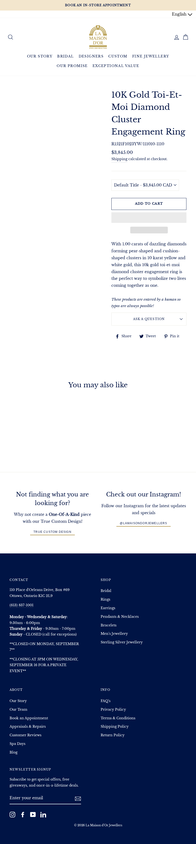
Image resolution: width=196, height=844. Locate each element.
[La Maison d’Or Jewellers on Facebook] (23, 814)
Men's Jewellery (114, 634)
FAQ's (105, 701)
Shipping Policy (115, 727)
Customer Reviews (25, 735)
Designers (91, 56)
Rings (105, 599)
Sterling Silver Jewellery (122, 642)
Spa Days (17, 744)
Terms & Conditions (118, 718)
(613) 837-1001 (21, 605)
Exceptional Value (116, 66)
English (180, 14)
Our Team (18, 710)
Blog (13, 752)
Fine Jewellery (150, 56)
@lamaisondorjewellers (143, 523)
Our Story (40, 56)
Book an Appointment (29, 718)
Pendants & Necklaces (120, 617)
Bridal (65, 56)
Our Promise (72, 66)
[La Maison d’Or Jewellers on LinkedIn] (43, 814)
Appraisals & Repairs (28, 727)
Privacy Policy (113, 710)
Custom (117, 56)
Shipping (119, 159)
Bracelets (108, 625)
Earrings (108, 608)
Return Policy (113, 735)
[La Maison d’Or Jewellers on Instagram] (12, 814)
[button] (148, 217)
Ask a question (149, 319)
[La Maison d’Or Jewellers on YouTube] (33, 814)
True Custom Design (52, 532)
